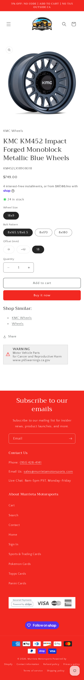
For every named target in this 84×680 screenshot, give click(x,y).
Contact (14, 525)
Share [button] (12, 336)
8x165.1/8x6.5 (18, 232)
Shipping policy (56, 670)
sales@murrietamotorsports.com (48, 471)
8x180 (63, 232)
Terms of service (33, 670)
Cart (11, 505)
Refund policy (51, 664)
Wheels (18, 324)
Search (14, 515)
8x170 (43, 232)
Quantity (8, 258)
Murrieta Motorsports (40, 659)
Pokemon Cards (20, 564)
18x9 (11, 215)
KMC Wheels (22, 318)
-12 (25, 250)
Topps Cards (17, 574)
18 (38, 249)
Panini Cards (17, 583)
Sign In (13, 544)
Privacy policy (71, 664)
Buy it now (42, 295)
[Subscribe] (70, 439)
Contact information (28, 664)
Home (13, 535)
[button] (8, 24)
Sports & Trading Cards (25, 554)
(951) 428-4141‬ (30, 462)
